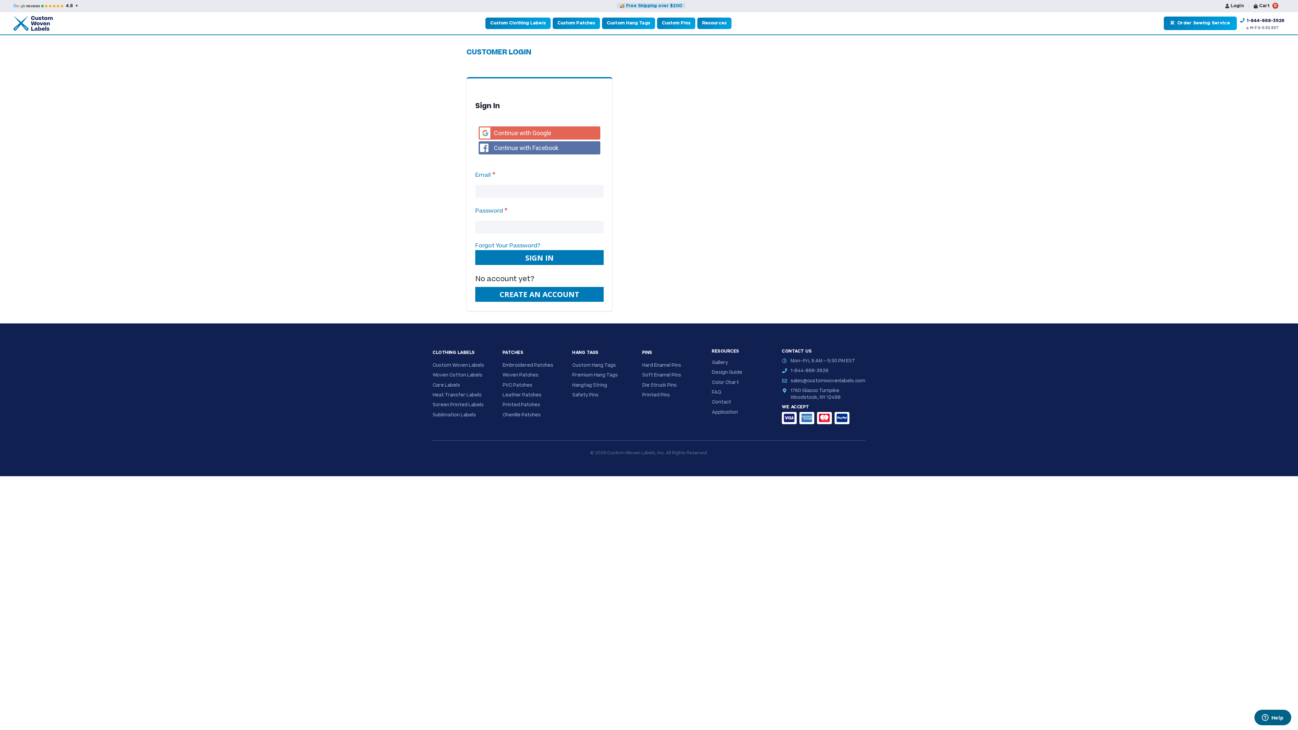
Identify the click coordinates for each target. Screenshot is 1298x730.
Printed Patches (521, 405)
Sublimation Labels (454, 415)
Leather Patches (522, 395)
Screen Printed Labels (458, 405)
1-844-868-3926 (1265, 21)
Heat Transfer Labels (457, 395)
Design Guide (727, 372)
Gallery (720, 362)
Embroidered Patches (528, 365)
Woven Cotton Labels (457, 375)
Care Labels (446, 385)
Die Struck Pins (659, 385)
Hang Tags (585, 352)
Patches (513, 352)
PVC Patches (517, 385)
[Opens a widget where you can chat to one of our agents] (1272, 718)
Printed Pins (656, 395)
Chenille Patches (522, 415)
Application (725, 412)
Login (1237, 6)
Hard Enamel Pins (661, 365)
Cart (1268, 6)
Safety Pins (585, 395)
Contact (721, 402)
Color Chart (725, 382)
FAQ (716, 392)
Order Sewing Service (1203, 23)
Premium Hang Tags (595, 375)
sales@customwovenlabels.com (828, 381)
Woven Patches (520, 375)
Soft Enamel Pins (661, 375)
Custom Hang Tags (594, 365)
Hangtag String (589, 385)
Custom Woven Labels (458, 365)
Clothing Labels (454, 352)
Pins (647, 352)
